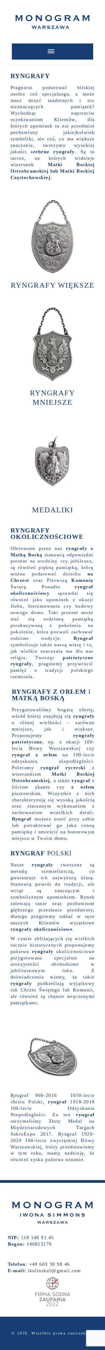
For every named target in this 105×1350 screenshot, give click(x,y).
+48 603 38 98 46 (49, 1264)
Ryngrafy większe (52, 285)
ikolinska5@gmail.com (54, 1270)
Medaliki (52, 510)
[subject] (52, 51)
